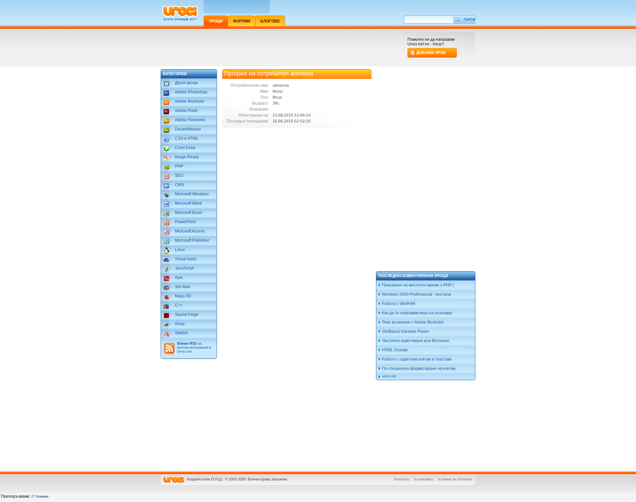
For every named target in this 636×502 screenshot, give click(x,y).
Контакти (401, 479)
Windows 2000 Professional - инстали (416, 294)
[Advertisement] (281, 47)
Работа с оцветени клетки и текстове (416, 359)
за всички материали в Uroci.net (194, 347)
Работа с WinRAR (398, 303)
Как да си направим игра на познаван (416, 313)
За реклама (423, 479)
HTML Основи (394, 350)
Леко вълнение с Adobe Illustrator (412, 322)
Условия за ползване (454, 479)
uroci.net (389, 376)
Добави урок (431, 52)
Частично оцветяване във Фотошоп (415, 340)
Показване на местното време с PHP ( (417, 285)
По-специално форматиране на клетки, (418, 368)
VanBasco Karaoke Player (405, 331)
